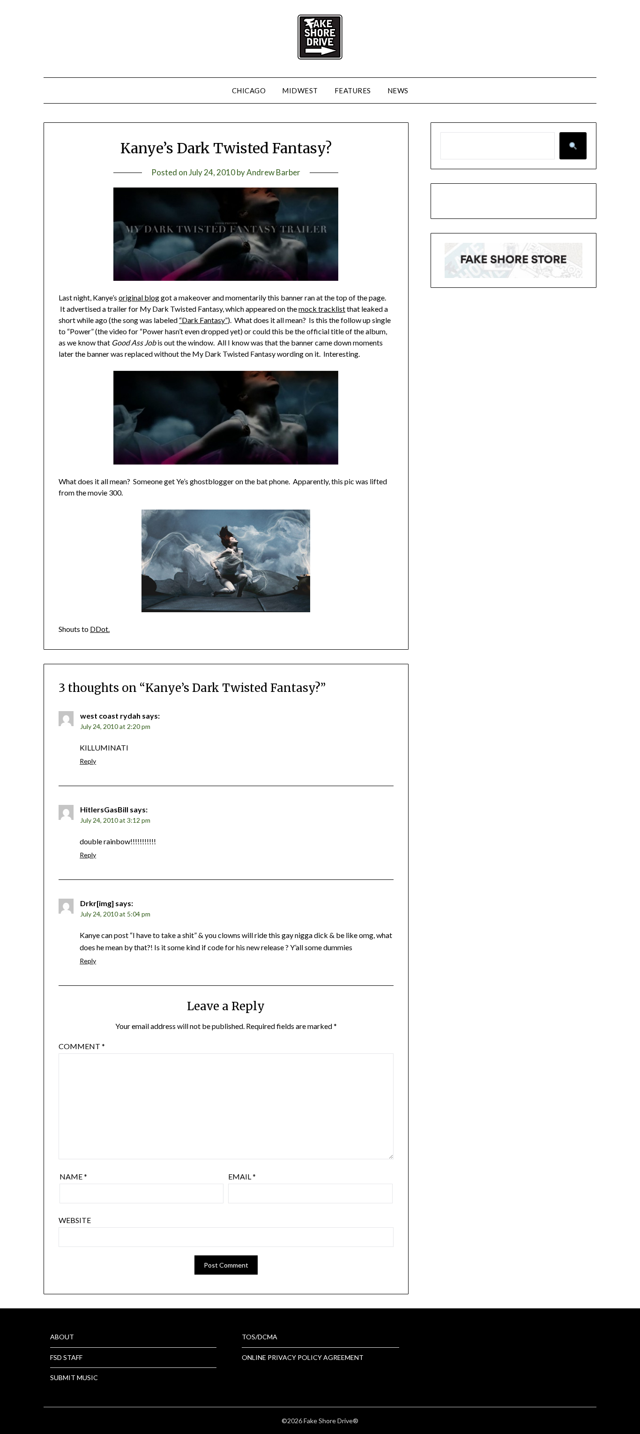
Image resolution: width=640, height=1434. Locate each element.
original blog (139, 297)
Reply (88, 761)
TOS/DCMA (259, 1337)
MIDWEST (300, 90)
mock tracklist (321, 308)
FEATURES (353, 90)
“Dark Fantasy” (203, 319)
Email (242, 1176)
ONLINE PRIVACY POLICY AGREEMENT (303, 1357)
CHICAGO (249, 90)
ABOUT (62, 1337)
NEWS (398, 90)
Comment (82, 1046)
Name (73, 1176)
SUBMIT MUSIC (74, 1377)
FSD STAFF (66, 1357)
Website (75, 1220)
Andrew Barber (273, 172)
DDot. (100, 628)
